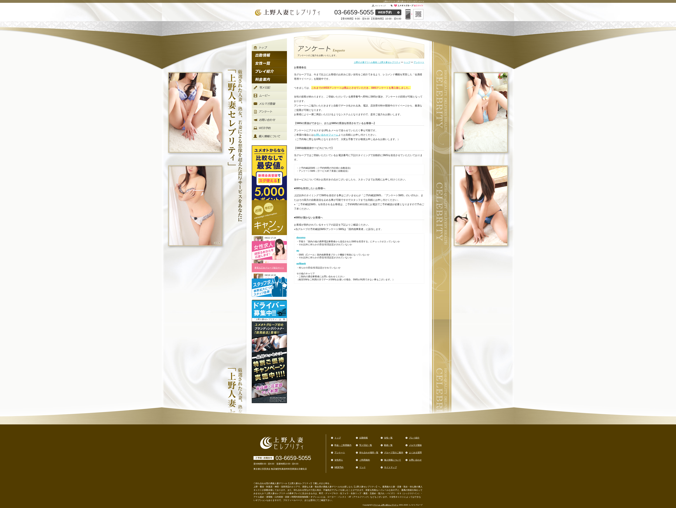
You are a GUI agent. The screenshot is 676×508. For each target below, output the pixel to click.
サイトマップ (380, 6)
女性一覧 (388, 438)
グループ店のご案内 (393, 452)
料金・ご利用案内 (342, 445)
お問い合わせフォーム (326, 134)
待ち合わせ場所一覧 (368, 452)
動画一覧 (388, 445)
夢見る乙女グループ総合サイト (269, 267)
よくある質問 (415, 452)
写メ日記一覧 (365, 445)
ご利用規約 (364, 460)
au (297, 250)
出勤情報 (363, 438)
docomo (300, 237)
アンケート (339, 452)
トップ (337, 438)
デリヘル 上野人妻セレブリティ (385, 505)
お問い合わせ (415, 460)
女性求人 (338, 460)
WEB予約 (385, 12)
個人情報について (392, 460)
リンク (362, 467)
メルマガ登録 (415, 445)
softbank (301, 263)
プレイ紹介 (414, 438)
